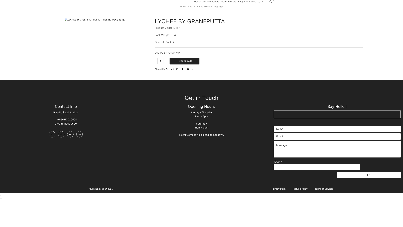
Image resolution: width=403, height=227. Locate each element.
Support (242, 1)
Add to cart (185, 61)
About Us (205, 1)
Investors (214, 1)
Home (197, 1)
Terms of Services (324, 189)
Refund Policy (300, 189)
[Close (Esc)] (0, 195)
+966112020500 (67, 119)
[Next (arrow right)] (1, 198)
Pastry (191, 6)
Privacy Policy (279, 189)
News (224, 1)
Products (231, 1)
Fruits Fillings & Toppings (210, 6)
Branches (251, 1)
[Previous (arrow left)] (0, 198)
